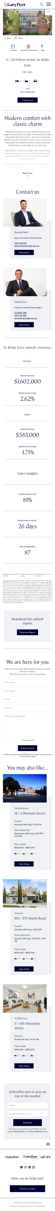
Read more (27, 173)
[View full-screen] (48, 11)
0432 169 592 (20, 243)
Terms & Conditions (39, 1206)
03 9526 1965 (20, 312)
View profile (24, 252)
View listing (24, 864)
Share (20, 38)
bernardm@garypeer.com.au (26, 245)
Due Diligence (13, 1206)
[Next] (47, 22)
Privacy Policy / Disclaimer (25, 1206)
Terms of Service (35, 1131)
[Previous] (7, 22)
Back (9, 38)
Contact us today (27, 1188)
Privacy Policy (19, 1131)
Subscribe (27, 1122)
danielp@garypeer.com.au (25, 318)
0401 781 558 (20, 315)
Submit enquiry (27, 748)
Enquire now (27, 100)
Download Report (27, 632)
